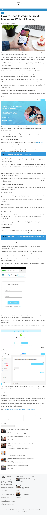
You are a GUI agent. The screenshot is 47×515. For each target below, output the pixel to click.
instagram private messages (11, 409)
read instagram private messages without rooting (13, 410)
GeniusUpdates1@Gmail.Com (23, 511)
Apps (3, 13)
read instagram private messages (27, 409)
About (33, 476)
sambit (4, 22)
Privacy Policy (34, 479)
